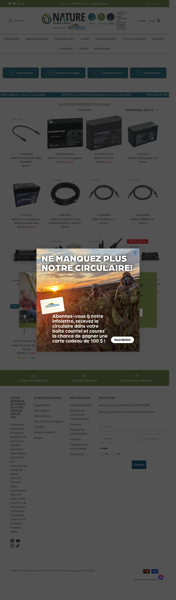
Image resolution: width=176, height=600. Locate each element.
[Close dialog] (135, 253)
